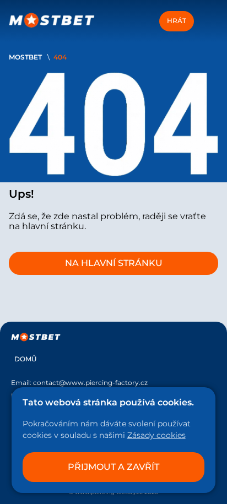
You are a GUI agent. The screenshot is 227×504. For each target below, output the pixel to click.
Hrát (176, 21)
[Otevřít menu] (208, 21)
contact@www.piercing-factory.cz (90, 382)
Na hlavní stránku (114, 263)
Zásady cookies (156, 435)
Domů (25, 359)
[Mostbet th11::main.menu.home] (52, 21)
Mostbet (25, 57)
